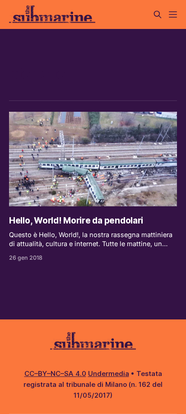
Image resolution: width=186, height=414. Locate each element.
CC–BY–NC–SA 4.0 (55, 373)
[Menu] (173, 14)
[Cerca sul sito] (157, 14)
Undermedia (108, 373)
